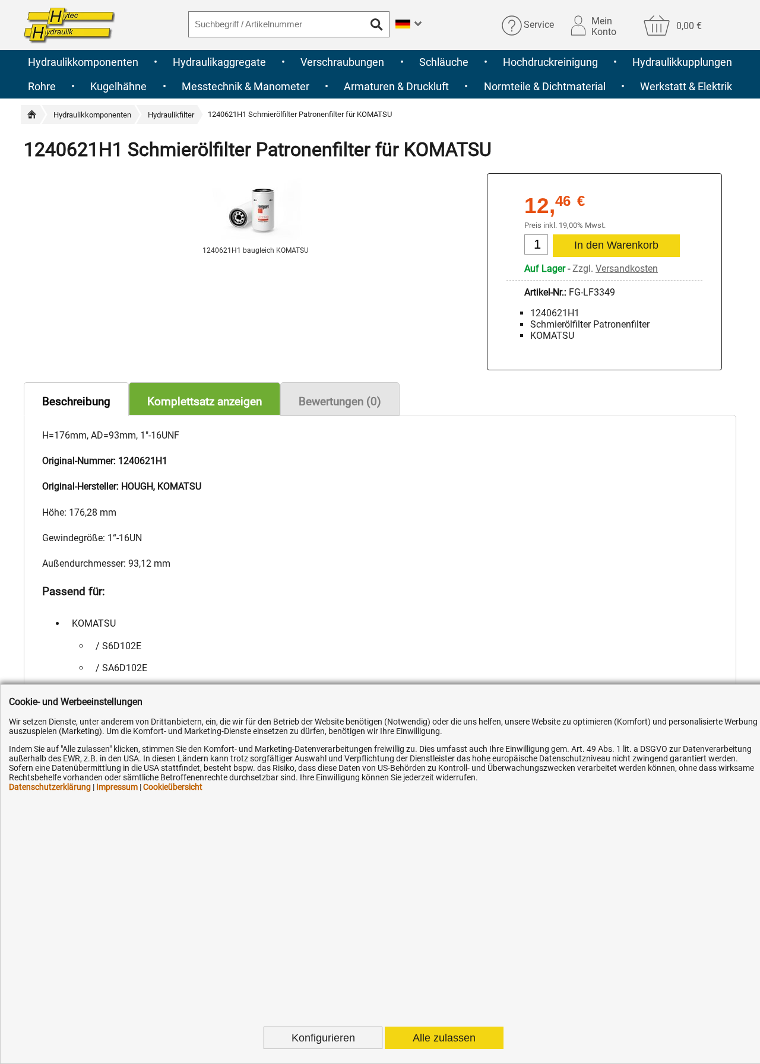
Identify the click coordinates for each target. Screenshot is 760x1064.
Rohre (42, 86)
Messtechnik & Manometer (245, 86)
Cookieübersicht (172, 787)
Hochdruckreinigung (550, 62)
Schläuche (443, 62)
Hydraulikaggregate (219, 62)
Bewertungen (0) (340, 401)
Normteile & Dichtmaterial (545, 86)
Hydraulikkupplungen (682, 62)
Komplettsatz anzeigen (204, 401)
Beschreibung (76, 401)
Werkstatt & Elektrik (686, 86)
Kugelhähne (118, 86)
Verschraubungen (342, 62)
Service (539, 25)
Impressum (117, 787)
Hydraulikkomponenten (83, 62)
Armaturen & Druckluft (396, 86)
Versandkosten (627, 268)
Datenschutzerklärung (50, 787)
